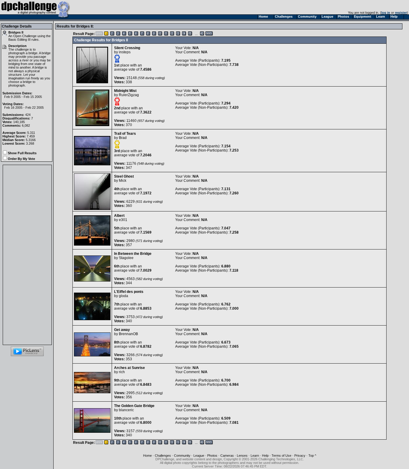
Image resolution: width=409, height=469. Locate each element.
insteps (125, 52)
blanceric (126, 410)
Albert (119, 216)
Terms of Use (281, 455)
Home (147, 455)
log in (385, 12)
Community (182, 455)
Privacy (299, 455)
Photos (212, 455)
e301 (123, 220)
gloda (123, 296)
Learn (255, 455)
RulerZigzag (129, 95)
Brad (123, 138)
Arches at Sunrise (129, 368)
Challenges (163, 455)
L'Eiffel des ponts (128, 292)
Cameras (227, 455)
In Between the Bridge (133, 254)
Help (265, 455)
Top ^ (312, 455)
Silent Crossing (127, 48)
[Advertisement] (27, 255)
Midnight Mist (125, 91)
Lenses (242, 455)
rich (122, 372)
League (198, 455)
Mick (122, 180)
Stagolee (126, 258)
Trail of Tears (125, 133)
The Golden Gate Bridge (134, 406)
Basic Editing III (19, 39)
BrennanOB (128, 334)
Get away (122, 330)
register (401, 12)
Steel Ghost (124, 176)
